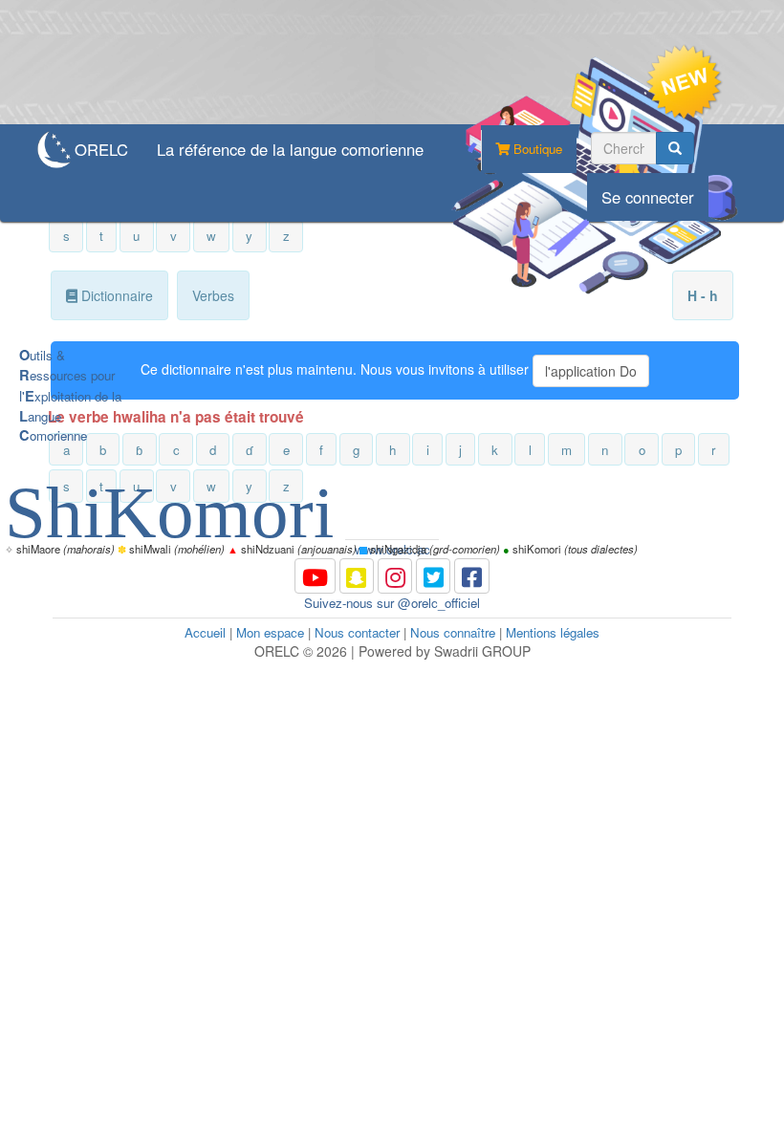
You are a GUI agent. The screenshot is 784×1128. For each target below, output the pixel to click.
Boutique (536, 149)
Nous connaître (452, 632)
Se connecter (647, 196)
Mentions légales (552, 632)
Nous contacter (357, 632)
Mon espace (270, 632)
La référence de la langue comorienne (290, 149)
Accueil (205, 632)
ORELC (101, 149)
